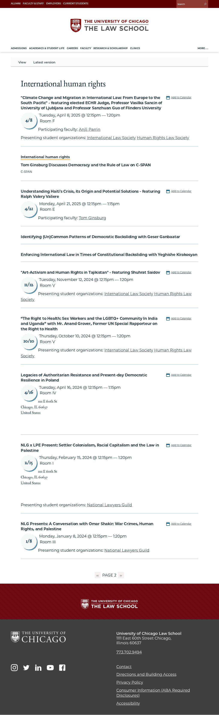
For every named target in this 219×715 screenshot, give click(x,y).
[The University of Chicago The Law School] (109, 25)
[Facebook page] (62, 667)
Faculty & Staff (33, 3)
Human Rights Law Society (163, 137)
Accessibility (128, 703)
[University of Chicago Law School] (38, 637)
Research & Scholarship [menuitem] (110, 48)
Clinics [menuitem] (135, 48)
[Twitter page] (26, 667)
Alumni (16, 3)
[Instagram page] (14, 667)
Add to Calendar (181, 97)
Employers (53, 3)
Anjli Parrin (89, 129)
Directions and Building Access (146, 674)
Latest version (44, 62)
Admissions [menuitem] (19, 48)
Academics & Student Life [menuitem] (46, 48)
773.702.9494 (129, 652)
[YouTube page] (50, 667)
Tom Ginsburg (92, 218)
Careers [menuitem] (72, 48)
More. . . (203, 48)
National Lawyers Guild (109, 505)
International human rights (45, 157)
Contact (124, 666)
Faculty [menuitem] (85, 48)
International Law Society (111, 137)
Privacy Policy (129, 682)
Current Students (75, 3)
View (22, 62)
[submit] (205, 4)
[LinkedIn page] (38, 667)
